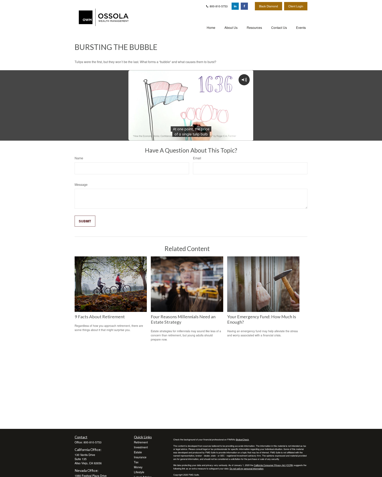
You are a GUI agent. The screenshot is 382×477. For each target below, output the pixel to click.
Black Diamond (268, 6)
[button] (211, 27)
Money (138, 467)
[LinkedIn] (235, 6)
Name (79, 158)
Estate (138, 452)
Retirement (141, 442)
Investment (141, 447)
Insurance (140, 457)
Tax (136, 462)
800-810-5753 (218, 6)
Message (81, 184)
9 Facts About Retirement (100, 316)
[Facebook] (244, 6)
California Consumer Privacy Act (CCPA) (273, 465)
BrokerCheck (242, 439)
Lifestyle (139, 472)
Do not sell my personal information (246, 468)
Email (197, 158)
